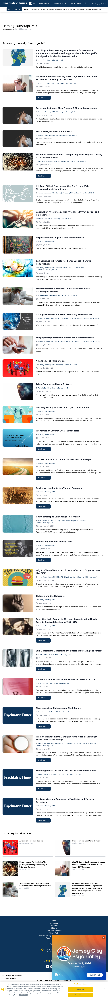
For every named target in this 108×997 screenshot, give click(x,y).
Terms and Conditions (54, 930)
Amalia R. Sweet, (62, 268)
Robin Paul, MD (75, 774)
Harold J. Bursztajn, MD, (46, 112)
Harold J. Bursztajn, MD (55, 60)
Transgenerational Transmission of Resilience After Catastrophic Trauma (35, 884)
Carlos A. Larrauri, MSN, (46, 193)
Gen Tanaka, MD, (55, 295)
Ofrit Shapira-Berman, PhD (65, 112)
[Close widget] (103, 937)
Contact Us (54, 925)
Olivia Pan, (42, 60)
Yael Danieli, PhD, (53, 83)
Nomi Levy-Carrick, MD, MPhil (66, 365)
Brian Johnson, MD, (45, 774)
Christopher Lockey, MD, (73, 743)
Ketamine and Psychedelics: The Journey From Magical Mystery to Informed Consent (33, 864)
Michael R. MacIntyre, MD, (47, 161)
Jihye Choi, (68, 577)
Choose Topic (13, 9)
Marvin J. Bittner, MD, (45, 219)
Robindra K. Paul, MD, (46, 743)
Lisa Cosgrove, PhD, (45, 683)
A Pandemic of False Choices (31, 841)
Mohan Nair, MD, (64, 161)
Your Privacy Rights (80, 984)
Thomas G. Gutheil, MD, (80, 318)
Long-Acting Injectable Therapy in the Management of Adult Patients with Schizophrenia (58, 9)
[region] (54, 989)
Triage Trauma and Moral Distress (86, 841)
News (41, 3)
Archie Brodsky (95, 318)
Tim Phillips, (77, 577)
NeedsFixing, (59, 743)
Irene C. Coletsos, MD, (76, 268)
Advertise (54, 923)
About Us (48, 981)
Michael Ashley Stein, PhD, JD (66, 135)
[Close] (104, 989)
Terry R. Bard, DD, (44, 388)
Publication (69, 3)
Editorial (54, 928)
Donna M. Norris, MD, (46, 318)
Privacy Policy (54, 933)
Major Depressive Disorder (93, 9)
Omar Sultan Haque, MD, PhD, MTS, (74, 520)
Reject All (80, 989)
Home (5, 29)
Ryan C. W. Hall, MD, (89, 743)
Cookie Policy (23, 995)
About (54, 920)
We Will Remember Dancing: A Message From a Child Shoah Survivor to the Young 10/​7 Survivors (88, 864)
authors (11, 29)
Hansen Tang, (43, 295)
